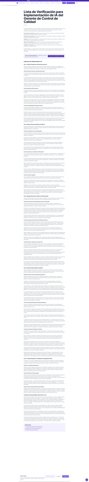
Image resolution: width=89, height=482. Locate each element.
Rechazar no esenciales (50, 476)
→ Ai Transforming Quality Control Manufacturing (33, 426)
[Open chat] (86, 479)
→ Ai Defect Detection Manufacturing (31, 429)
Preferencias (58, 476)
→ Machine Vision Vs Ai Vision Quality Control (33, 428)
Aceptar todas (65, 476)
